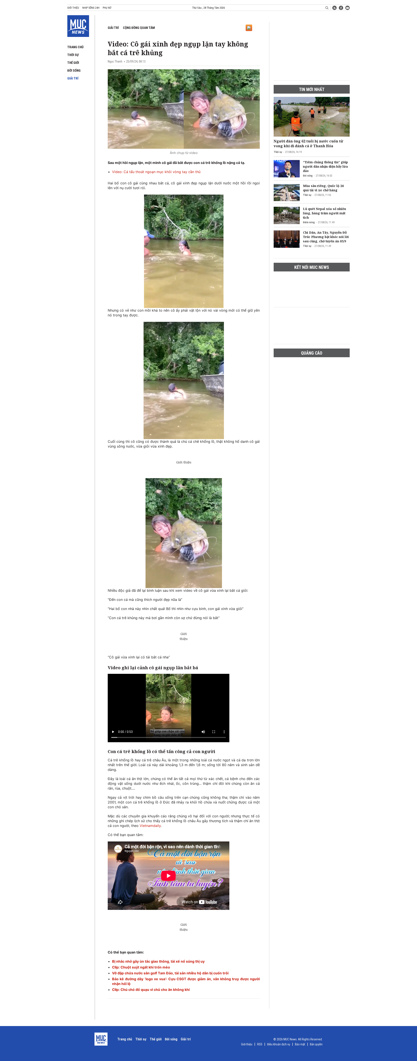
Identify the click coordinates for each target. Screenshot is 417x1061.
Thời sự (73, 55)
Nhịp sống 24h (90, 7)
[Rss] (334, 8)
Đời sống (74, 71)
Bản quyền (316, 1044)
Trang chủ (75, 47)
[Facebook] (341, 8)
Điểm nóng (309, 222)
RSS (259, 1044)
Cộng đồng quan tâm (139, 28)
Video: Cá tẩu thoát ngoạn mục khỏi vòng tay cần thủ (156, 172)
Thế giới (73, 63)
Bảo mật (300, 1044)
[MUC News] (78, 25)
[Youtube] (347, 8)
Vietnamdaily (150, 825)
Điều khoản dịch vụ (278, 1044)
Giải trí (72, 78)
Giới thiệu (73, 7)
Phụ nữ (107, 7)
